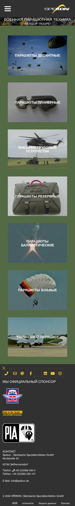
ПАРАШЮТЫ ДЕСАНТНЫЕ (37, 55)
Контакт (65, 503)
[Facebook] (30, 373)
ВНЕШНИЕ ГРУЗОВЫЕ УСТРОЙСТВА (37, 149)
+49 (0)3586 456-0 (25, 470)
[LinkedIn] (45, 373)
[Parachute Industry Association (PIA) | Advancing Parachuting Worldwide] (19, 432)
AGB (14, 503)
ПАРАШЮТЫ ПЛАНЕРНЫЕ (37, 102)
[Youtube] (52, 373)
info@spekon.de (20, 480)
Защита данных (47, 503)
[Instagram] (60, 373)
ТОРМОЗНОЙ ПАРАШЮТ (37, 337)
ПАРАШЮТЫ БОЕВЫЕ (37, 290)
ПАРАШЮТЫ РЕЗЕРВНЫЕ (37, 196)
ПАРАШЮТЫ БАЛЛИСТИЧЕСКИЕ (37, 243)
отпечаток (27, 503)
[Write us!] (14, 373)
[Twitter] (38, 372)
